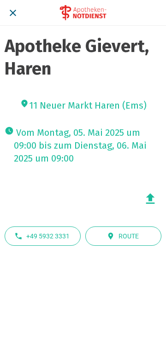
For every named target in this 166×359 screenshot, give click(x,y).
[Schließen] (12, 12)
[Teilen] (150, 199)
